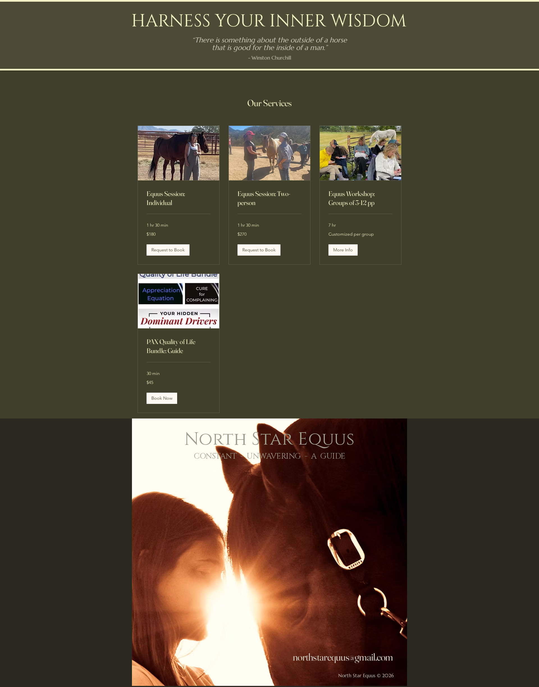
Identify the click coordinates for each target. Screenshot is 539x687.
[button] (168, 250)
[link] (179, 198)
